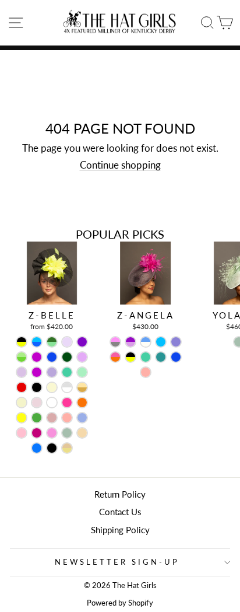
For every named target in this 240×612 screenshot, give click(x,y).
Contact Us (120, 511)
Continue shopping (120, 165)
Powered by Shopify (120, 603)
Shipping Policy (120, 529)
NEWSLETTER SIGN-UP (117, 561)
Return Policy (120, 494)
